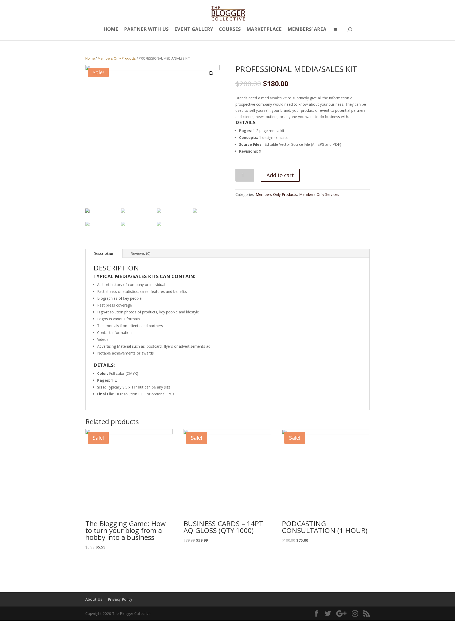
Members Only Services (319, 194)
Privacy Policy (120, 599)
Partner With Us (146, 29)
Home (110, 29)
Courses (230, 29)
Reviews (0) (140, 253)
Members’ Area (307, 29)
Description (104, 253)
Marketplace (264, 29)
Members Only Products (117, 58)
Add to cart (280, 175)
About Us (93, 599)
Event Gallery (193, 29)
